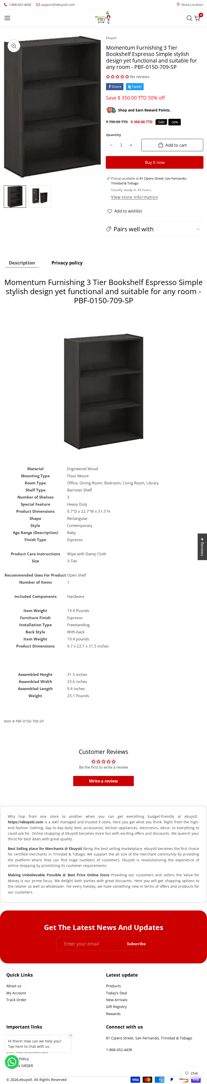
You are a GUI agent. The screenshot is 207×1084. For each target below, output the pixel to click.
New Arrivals (116, 999)
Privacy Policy (17, 1058)
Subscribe (136, 944)
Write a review (103, 781)
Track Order (16, 999)
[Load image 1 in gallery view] (15, 196)
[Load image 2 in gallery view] (40, 196)
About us (13, 985)
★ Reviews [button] (202, 547)
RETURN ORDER (19, 1065)
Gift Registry (116, 1006)
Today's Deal (116, 993)
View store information (134, 197)
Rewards (113, 1013)
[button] (117, 76)
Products (113, 985)
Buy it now (155, 162)
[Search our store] (190, 18)
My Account (16, 993)
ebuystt (111, 38)
